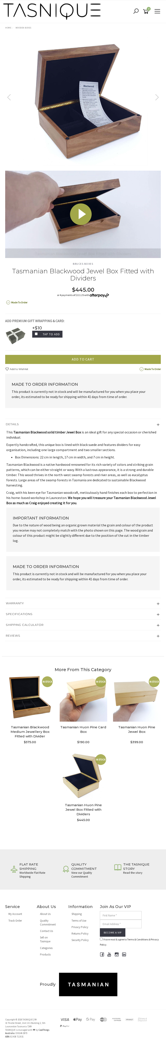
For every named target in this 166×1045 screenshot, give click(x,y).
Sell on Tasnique (45, 939)
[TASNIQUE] (53, 11)
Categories (46, 948)
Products (45, 954)
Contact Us (46, 931)
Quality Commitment (48, 922)
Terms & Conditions (137, 939)
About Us (45, 914)
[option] (83, 101)
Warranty (15, 603)
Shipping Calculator (25, 624)
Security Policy (80, 940)
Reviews (13, 635)
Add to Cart (83, 359)
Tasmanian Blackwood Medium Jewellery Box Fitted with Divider (30, 731)
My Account (15, 914)
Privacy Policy (80, 927)
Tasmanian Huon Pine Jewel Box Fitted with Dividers (83, 809)
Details (12, 424)
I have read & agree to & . (129, 942)
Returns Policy (80, 933)
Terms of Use (79, 920)
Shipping (77, 914)
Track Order (15, 920)
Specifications (19, 614)
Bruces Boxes (83, 263)
